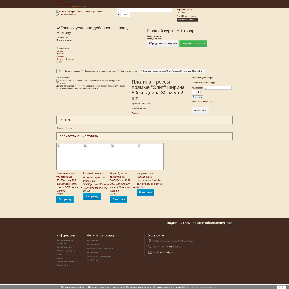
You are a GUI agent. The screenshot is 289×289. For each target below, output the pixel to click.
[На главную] (59, 71)
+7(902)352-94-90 (78, 7)
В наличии (137, 108)
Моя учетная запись (101, 235)
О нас (59, 62)
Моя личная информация (99, 256)
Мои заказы (92, 240)
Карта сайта (62, 265)
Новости (60, 54)
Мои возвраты (94, 244)
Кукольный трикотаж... (93, 173)
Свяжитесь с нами (64, 4)
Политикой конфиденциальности (199, 287)
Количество (197, 88)
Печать (135, 113)
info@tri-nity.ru (166, 252)
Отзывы (60, 56)
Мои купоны (93, 260)
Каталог (60, 51)
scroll (207, 228)
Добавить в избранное (202, 102)
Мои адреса (92, 252)
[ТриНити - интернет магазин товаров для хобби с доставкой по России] (84, 16)
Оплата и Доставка (65, 59)
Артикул (136, 104)
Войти (61, 1)
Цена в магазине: (200, 82)
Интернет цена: (199, 78)
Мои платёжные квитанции (100, 248)
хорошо (281, 287)
